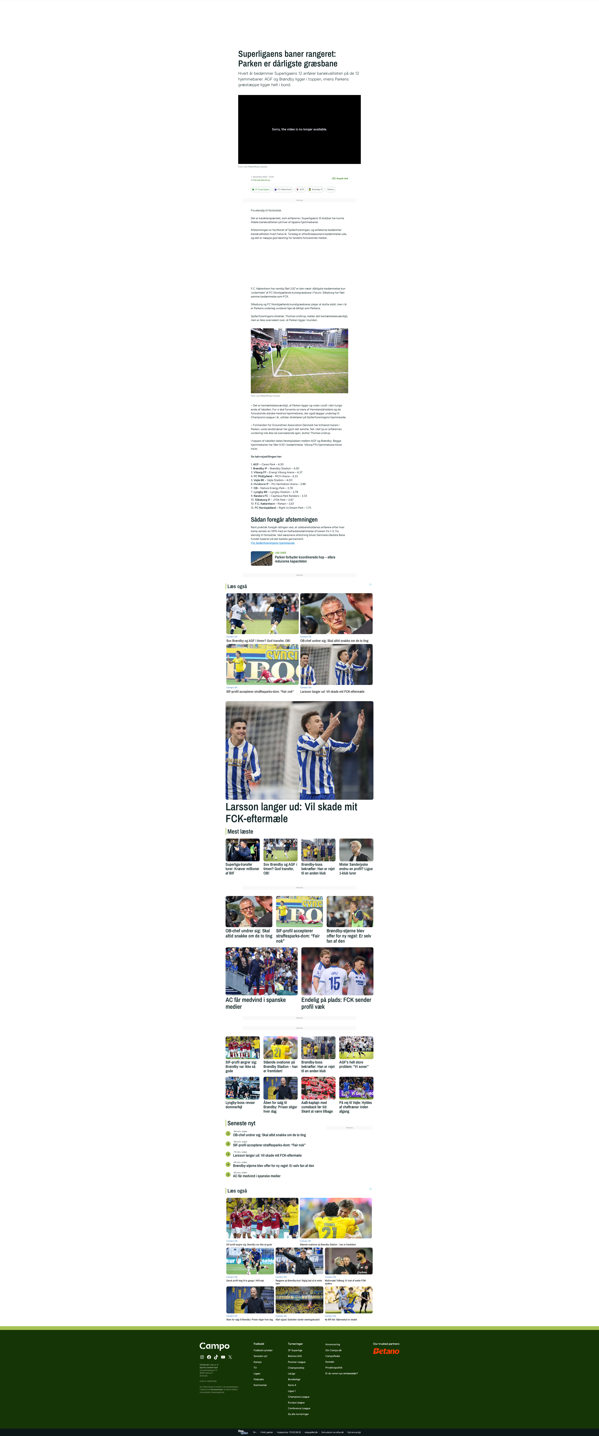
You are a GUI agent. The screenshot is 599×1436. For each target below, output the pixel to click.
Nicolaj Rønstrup (261, 180)
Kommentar (260, 1385)
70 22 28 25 (295, 1432)
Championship (296, 1367)
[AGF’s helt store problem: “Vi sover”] (356, 1047)
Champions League (298, 1396)
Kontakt (329, 1361)
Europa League (296, 1402)
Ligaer (257, 1373)
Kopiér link (342, 178)
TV (255, 1367)
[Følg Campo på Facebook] (209, 1357)
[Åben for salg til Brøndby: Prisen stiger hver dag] (280, 1088)
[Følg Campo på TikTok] (216, 1357)
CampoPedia (332, 1356)
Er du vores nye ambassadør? (341, 1373)
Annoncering (332, 1344)
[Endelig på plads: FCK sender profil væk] (337, 971)
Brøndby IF (317, 189)
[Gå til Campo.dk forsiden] (214, 1350)
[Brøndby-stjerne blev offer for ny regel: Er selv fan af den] (350, 911)
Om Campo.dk (333, 1350)
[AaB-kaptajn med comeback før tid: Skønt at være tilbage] (318, 1088)
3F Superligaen (262, 189)
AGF (302, 189)
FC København (285, 189)
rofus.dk (340, 1432)
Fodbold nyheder (263, 1350)
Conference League (299, 1408)
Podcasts (259, 1379)
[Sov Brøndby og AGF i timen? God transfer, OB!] (280, 850)
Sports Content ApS (209, 1367)
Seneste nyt (260, 1356)
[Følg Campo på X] (230, 1357)
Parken (330, 189)
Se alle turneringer (298, 1414)
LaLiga (291, 1373)
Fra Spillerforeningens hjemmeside (273, 543)
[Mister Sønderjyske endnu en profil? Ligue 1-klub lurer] (356, 850)
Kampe (258, 1362)
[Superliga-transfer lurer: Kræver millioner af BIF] (243, 850)
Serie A (292, 1385)
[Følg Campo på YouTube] (223, 1357)
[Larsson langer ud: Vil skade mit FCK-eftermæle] (299, 750)
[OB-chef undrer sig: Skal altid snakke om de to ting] (249, 911)
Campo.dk (204, 1364)
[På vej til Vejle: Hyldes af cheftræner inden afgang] (356, 1088)
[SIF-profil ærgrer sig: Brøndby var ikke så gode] (243, 1047)
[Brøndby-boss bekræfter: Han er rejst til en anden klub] (318, 850)
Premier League (297, 1362)
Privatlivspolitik (333, 1367)
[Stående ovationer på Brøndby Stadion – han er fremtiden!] (280, 1047)
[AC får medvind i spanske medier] (262, 971)
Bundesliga (294, 1379)
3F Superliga (295, 1350)
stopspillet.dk (311, 1432)
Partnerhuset (217, 1389)
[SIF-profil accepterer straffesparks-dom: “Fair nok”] (299, 911)
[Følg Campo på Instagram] (202, 1357)
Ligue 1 (292, 1391)
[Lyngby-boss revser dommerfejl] (243, 1088)
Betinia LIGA (295, 1356)
